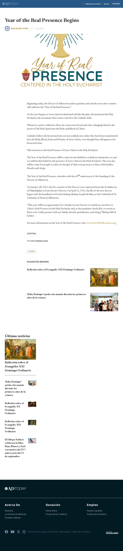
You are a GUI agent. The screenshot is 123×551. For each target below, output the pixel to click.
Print (32, 251)
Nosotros (9, 510)
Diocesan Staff (19, 28)
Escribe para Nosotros (96, 514)
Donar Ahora (51, 510)
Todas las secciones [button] (93, 4)
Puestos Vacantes (94, 510)
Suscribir (116, 4)
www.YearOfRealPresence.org (101, 223)
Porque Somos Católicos (56, 514)
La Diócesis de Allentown (15, 514)
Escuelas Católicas (13, 517)
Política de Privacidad (81, 531)
